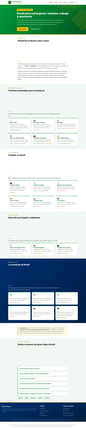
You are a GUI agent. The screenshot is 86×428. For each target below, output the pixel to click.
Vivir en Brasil (66, 410)
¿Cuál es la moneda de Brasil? (27, 378)
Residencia (42, 413)
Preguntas (71, 2)
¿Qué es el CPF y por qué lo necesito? (29, 368)
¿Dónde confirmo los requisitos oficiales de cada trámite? (35, 393)
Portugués (33, 398)
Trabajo (56, 2)
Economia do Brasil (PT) (68, 415)
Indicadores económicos (68, 413)
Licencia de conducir (44, 410)
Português (47, 398)
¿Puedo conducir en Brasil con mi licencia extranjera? (34, 373)
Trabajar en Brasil (35, 29)
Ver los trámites (23, 29)
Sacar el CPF (42, 408)
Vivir (61, 2)
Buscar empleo (66, 408)
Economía (65, 2)
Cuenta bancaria (43, 415)
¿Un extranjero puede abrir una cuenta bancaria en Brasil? (35, 383)
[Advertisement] (43, 51)
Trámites (51, 2)
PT (76, 2)
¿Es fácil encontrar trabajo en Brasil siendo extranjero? (34, 388)
